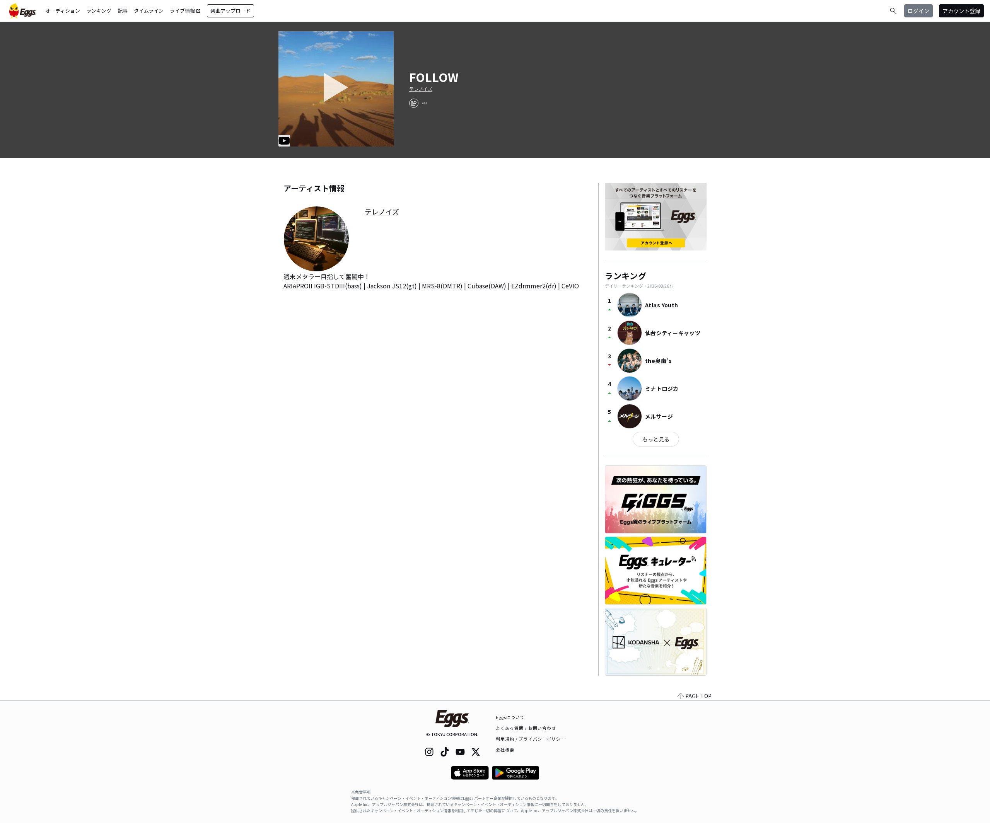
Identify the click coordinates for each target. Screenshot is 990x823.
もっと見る (655, 439)
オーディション (62, 10)
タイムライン (149, 10)
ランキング (98, 10)
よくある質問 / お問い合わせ (526, 728)
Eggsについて (510, 717)
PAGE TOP (698, 696)
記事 (123, 10)
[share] (413, 103)
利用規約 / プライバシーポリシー (531, 739)
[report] (424, 103)
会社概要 (505, 749)
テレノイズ (420, 89)
